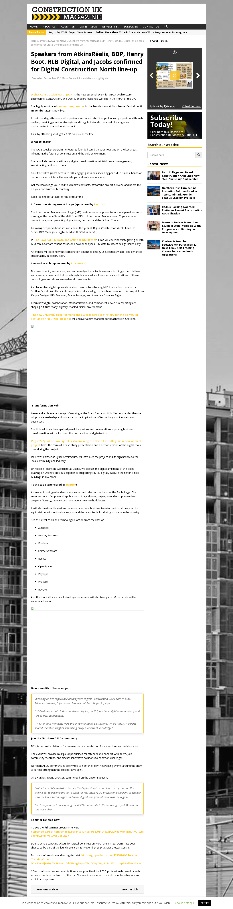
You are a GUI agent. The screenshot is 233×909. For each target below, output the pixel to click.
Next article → (132, 889)
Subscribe (131, 26)
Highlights (102, 78)
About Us (49, 26)
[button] (166, 27)
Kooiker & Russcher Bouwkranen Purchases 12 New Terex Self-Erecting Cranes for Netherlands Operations (179, 248)
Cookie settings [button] (184, 903)
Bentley (71, 484)
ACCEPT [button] (205, 903)
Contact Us (151, 26)
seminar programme (70, 106)
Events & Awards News (81, 78)
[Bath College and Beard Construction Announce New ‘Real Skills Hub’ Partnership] (153, 178)
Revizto (99, 204)
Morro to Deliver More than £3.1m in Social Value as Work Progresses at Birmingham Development (181, 227)
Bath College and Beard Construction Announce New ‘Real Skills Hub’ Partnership (181, 176)
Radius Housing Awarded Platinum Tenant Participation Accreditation (182, 210)
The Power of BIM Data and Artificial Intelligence (65, 240)
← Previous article (45, 889)
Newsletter (110, 26)
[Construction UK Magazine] (67, 19)
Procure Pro (78, 263)
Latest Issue (88, 26)
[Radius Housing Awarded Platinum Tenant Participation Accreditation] (153, 212)
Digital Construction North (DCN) (52, 94)
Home (33, 26)
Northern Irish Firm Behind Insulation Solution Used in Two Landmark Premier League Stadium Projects (179, 193)
